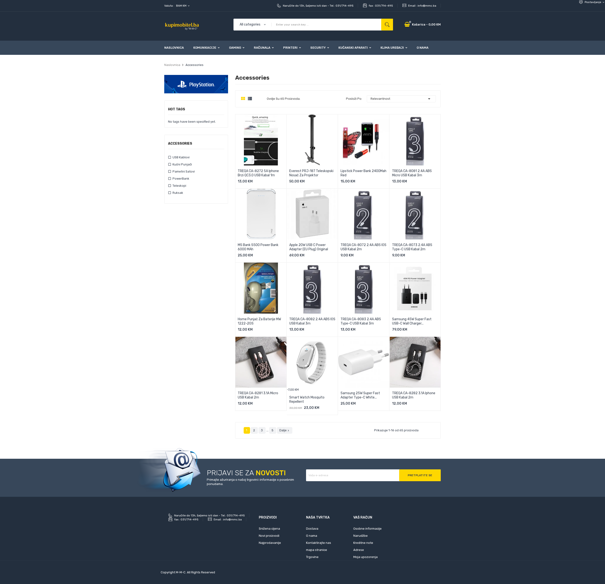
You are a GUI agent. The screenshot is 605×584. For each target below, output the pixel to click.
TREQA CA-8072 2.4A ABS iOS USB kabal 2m (363, 247)
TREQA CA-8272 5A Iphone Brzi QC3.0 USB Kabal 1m (258, 173)
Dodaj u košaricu (255, 183)
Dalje (284, 430)
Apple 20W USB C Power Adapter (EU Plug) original (308, 247)
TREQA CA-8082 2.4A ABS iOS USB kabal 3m (312, 321)
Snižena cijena (269, 528)
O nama (311, 535)
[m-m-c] (196, 84)
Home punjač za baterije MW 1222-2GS (259, 321)
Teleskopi (179, 185)
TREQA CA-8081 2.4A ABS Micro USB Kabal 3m (412, 173)
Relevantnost (401, 99)
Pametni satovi (184, 171)
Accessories (180, 144)
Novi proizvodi (269, 535)
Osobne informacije (367, 528)
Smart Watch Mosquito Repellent (306, 399)
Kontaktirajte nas (318, 543)
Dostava (312, 528)
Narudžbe (360, 535)
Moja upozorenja (365, 557)
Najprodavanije (270, 543)
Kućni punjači (182, 164)
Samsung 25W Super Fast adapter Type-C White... (360, 395)
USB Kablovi (181, 157)
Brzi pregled (278, 183)
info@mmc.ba (427, 5)
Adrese (358, 550)
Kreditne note (363, 543)
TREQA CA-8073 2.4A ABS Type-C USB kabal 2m (412, 247)
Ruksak (178, 193)
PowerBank (181, 178)
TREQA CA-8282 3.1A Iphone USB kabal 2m (413, 395)
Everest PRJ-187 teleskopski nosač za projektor (311, 173)
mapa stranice (316, 550)
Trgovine (312, 557)
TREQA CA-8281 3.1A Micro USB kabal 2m (258, 395)
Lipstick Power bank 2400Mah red (363, 173)
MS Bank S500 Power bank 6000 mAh (258, 247)
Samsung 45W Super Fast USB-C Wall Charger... (412, 321)
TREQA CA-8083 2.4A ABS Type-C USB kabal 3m (361, 321)
